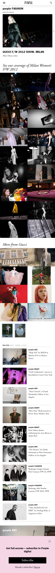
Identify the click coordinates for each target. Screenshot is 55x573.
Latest (24, 345)
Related (6, 345)
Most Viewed (15, 345)
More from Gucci (15, 245)
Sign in (37, 567)
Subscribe (28, 560)
